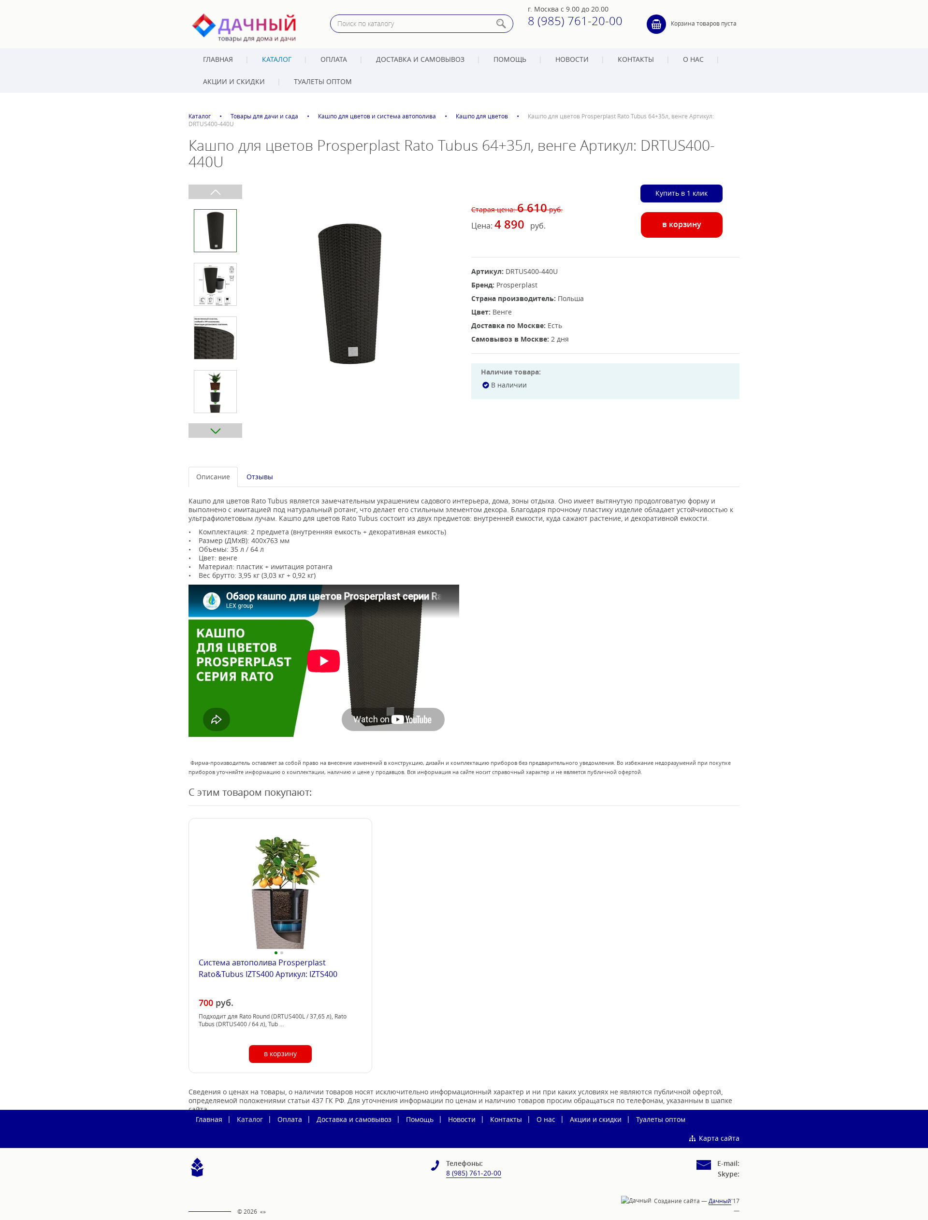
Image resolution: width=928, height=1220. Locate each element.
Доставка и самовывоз (420, 59)
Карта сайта (719, 1138)
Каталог (276, 59)
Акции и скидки (234, 81)
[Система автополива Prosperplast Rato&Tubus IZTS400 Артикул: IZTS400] (280, 892)
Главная (218, 59)
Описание (213, 476)
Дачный (720, 1201)
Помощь (509, 59)
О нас (693, 59)
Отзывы (259, 476)
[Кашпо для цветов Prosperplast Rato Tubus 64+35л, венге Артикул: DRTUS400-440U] (350, 293)
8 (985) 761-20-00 (575, 21)
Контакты (636, 59)
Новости (572, 59)
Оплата (333, 59)
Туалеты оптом (323, 81)
